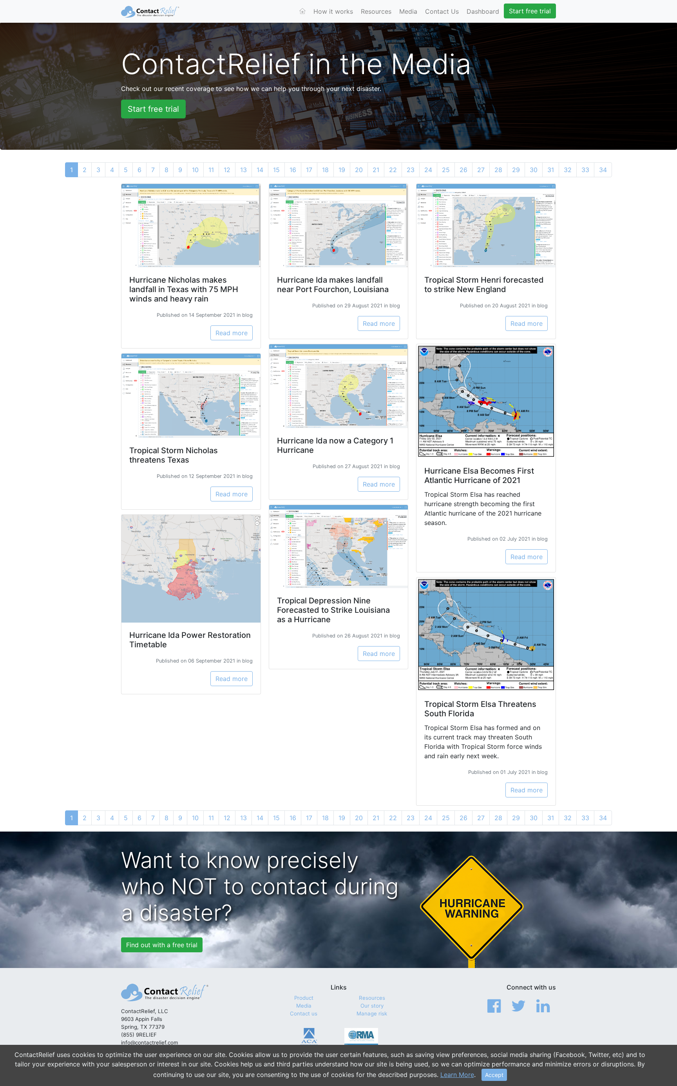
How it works (333, 11)
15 (276, 170)
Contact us (303, 1013)
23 (411, 170)
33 (585, 170)
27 (481, 170)
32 (568, 170)
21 (376, 170)
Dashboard (483, 11)
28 (498, 170)
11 (211, 170)
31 (550, 170)
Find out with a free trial (161, 945)
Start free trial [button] (153, 109)
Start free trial (530, 11)
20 (359, 170)
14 (260, 170)
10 (195, 170)
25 (446, 170)
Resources (376, 11)
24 (428, 170)
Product (303, 998)
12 (227, 170)
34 (603, 170)
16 (293, 170)
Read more (231, 333)
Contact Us (442, 11)
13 (243, 170)
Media (408, 11)
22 (393, 170)
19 (341, 170)
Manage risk (372, 1013)
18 (325, 170)
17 (309, 170)
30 (534, 170)
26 (463, 170)
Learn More (457, 1075)
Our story (372, 1005)
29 (516, 170)
